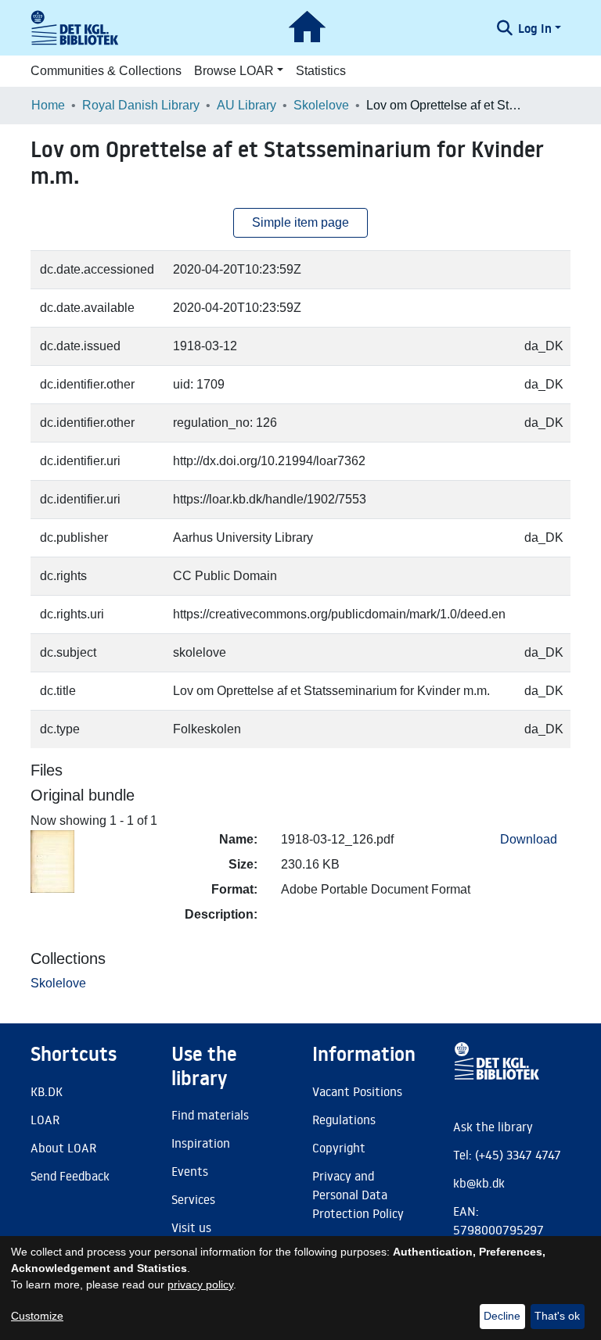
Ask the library (493, 1126)
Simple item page (300, 222)
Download (528, 839)
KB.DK (47, 1091)
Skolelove (321, 105)
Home (48, 105)
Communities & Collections (106, 70)
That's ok (557, 1316)
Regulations (344, 1119)
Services (193, 1199)
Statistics (321, 70)
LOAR (45, 1119)
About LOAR (63, 1147)
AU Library (246, 105)
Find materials (210, 1115)
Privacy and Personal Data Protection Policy (358, 1194)
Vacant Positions (357, 1091)
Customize (37, 1316)
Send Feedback (70, 1176)
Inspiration (200, 1143)
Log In (535, 28)
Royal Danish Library (141, 105)
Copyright (338, 1147)
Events (189, 1171)
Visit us (191, 1227)
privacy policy (200, 1284)
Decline (502, 1316)
